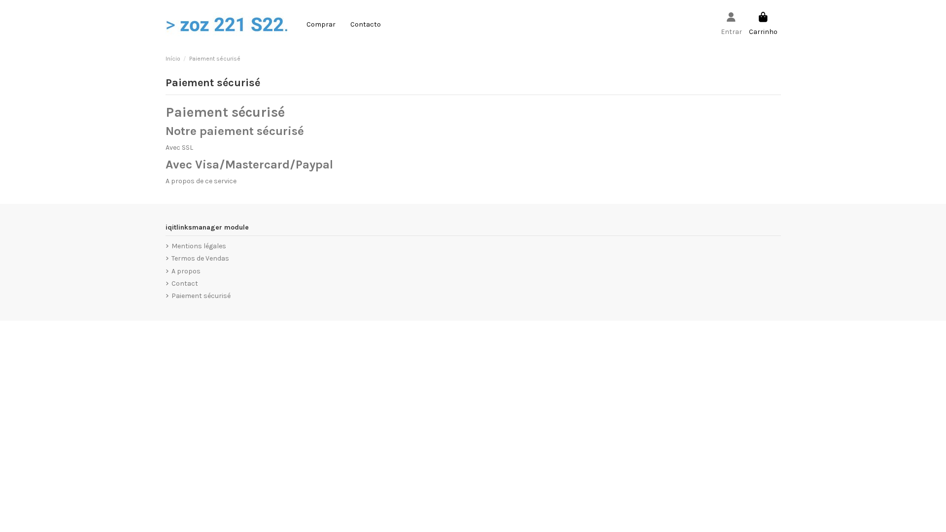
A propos (186, 271)
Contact (184, 283)
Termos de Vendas (200, 258)
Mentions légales (198, 246)
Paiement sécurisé (201, 296)
